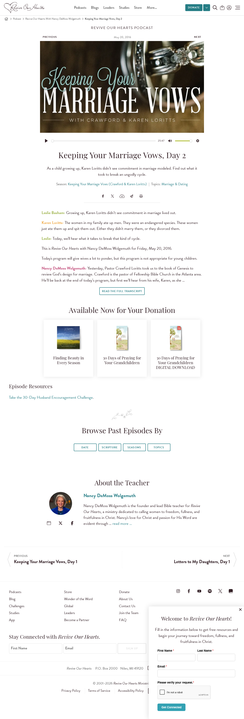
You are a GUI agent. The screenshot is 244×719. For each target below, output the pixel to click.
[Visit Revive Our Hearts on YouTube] (199, 591)
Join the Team (128, 613)
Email (69, 648)
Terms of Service (99, 690)
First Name (19, 648)
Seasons (134, 447)
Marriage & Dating (174, 184)
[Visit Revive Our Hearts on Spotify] (209, 591)
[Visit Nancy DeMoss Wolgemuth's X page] (60, 523)
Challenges (16, 606)
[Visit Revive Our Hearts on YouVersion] (231, 591)
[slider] (103, 141)
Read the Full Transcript (122, 291)
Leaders (108, 7)
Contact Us (127, 606)
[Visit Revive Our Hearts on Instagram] (178, 591)
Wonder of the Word (78, 599)
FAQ (123, 620)
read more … (122, 523)
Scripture (109, 447)
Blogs (95, 7)
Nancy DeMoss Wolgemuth (109, 495)
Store (138, 7)
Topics (159, 447)
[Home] (6, 18)
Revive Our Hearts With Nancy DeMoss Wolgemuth (53, 19)
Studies (124, 7)
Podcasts (80, 7)
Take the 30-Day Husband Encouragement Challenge (51, 397)
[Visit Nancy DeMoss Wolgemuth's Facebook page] (72, 523)
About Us (126, 599)
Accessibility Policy (131, 690)
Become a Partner (76, 620)
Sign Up (132, 649)
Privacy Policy (70, 690)
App (12, 620)
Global (68, 606)
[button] (236, 7)
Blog (12, 599)
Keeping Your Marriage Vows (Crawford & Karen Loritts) (107, 184)
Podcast (17, 19)
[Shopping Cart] (222, 7)
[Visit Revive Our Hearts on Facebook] (189, 591)
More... (152, 7)
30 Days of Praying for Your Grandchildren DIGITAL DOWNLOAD (175, 363)
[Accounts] (228, 7)
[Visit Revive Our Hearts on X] (220, 591)
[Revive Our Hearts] (25, 7)
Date (85, 447)
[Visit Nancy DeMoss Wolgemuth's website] (49, 523)
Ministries (132, 683)
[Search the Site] (215, 7)
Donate (194, 8)
